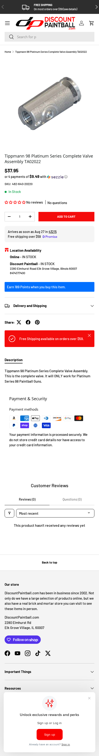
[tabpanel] (49, 376)
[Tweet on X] (18, 322)
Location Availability (25, 250)
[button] (92, 23)
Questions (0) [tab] (72, 499)
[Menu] (7, 23)
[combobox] (49, 37)
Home (8, 51)
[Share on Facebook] (28, 322)
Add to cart (66, 216)
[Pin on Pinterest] (37, 322)
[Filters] (9, 513)
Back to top (49, 562)
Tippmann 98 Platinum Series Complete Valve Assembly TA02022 (51, 51)
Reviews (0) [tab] (27, 499)
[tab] (14, 360)
